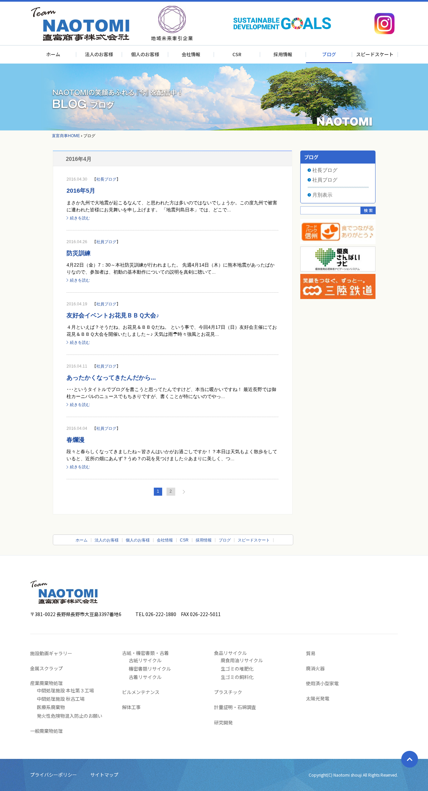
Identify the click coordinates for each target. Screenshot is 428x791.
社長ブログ (106, 179)
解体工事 (131, 707)
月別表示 (322, 195)
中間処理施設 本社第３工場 (65, 690)
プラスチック (228, 692)
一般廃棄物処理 (46, 730)
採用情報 (283, 54)
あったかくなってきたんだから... (111, 377)
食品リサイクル (230, 653)
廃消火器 (315, 668)
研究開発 (223, 722)
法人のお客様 (99, 54)
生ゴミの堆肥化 (237, 668)
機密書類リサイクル (150, 668)
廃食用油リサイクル (242, 660)
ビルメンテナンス (140, 692)
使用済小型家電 (322, 683)
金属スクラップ (46, 668)
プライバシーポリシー (53, 774)
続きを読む (80, 218)
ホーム (53, 54)
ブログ (329, 54)
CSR (236, 54)
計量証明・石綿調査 (235, 707)
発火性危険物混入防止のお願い (69, 715)
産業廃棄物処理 (46, 683)
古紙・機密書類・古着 (145, 653)
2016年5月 (81, 190)
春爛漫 (76, 439)
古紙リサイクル (145, 660)
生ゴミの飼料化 (237, 677)
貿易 (310, 653)
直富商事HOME (66, 135)
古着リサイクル (145, 677)
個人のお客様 (145, 54)
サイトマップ (104, 774)
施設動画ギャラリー (51, 653)
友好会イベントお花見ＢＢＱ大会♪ (113, 315)
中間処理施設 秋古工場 (61, 698)
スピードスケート (375, 54)
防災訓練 (79, 253)
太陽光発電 (317, 698)
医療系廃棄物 (51, 707)
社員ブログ (106, 241)
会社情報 (191, 54)
